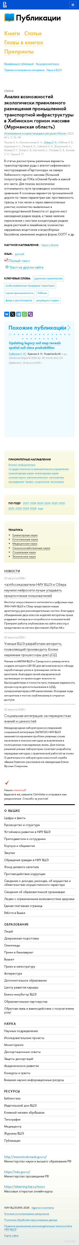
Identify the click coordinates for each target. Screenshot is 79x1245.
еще (40, 508)
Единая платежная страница (23, 906)
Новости (12, 571)
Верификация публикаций (19, 64)
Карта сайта (11, 1235)
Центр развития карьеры (21, 987)
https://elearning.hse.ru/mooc (24, 1187)
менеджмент (16, 481)
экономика (57, 481)
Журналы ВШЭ (14, 1133)
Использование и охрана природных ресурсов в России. (36, 133)
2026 (33, 503)
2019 (26, 508)
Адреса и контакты (42, 1208)
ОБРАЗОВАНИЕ (16, 924)
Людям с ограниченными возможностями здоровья (39, 899)
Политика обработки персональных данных (30, 1220)
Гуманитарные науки (24, 535)
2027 (26, 503)
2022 (62, 503)
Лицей (8, 931)
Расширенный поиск (47, 64)
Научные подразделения (21, 1031)
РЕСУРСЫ (12, 1091)
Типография (12, 1119)
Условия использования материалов (26, 1214)
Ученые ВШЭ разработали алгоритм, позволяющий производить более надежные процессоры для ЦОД (33, 649)
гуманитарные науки (21, 473)
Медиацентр (12, 1126)
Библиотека (12, 1098)
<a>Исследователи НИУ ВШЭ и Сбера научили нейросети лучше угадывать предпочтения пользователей (35, 590)
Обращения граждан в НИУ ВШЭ (26, 860)
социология (41, 481)
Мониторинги (13, 1045)
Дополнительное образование (25, 980)
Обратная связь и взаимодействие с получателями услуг (39, 1010)
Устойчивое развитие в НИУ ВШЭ (27, 832)
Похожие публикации (37, 327)
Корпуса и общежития (19, 846)
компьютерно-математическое (28, 477)
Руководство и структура (22, 825)
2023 (55, 503)
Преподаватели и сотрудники (25, 839)
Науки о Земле (49, 245)
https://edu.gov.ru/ (17, 1172)
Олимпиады (12, 945)
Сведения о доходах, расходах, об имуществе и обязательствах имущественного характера (37, 883)
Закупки (9, 853)
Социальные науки (24, 552)
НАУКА (10, 1024)
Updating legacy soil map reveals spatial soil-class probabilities (35, 345)
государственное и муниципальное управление (38, 469)
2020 (19, 508)
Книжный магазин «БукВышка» (24, 1112)
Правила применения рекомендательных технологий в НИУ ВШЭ (38, 1227)
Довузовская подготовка (21, 938)
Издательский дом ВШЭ (20, 1105)
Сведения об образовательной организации (34, 892)
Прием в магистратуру (19, 966)
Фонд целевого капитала (21, 867)
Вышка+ (9, 959)
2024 (47, 503)
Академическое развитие (21, 1066)
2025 (40, 503)
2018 (33, 508)
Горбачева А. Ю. (18, 354)
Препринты (19, 51)
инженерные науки (47, 473)
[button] (10, 334)
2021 (11, 508)
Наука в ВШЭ (54, 70)
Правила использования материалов (24, 70)
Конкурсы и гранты (17, 1073)
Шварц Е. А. (50, 142)
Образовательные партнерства (25, 1001)
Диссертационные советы (22, 1052)
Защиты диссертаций (18, 1059)
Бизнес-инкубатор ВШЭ (20, 994)
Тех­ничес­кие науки (24, 556)
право (29, 481)
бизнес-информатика (21, 465)
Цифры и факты (14, 818)
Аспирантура (13, 973)
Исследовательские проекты (24, 1038)
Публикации (38, 17)
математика (56, 477)
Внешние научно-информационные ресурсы (34, 1080)
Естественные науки (25, 539)
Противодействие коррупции (24, 874)
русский (19, 254)
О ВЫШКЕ (12, 811)
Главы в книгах (23, 42)
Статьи (33, 33)
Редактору (69, 1240)
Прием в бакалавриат (18, 952)
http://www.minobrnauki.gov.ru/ (25, 1157)
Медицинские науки (24, 543)
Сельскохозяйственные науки (31, 548)
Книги (12, 33)
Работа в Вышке (14, 913)
